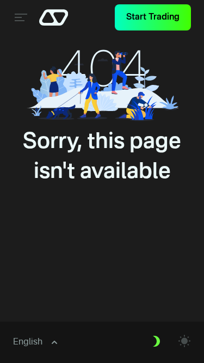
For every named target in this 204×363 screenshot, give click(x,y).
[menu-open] (19, 17)
